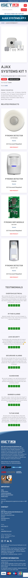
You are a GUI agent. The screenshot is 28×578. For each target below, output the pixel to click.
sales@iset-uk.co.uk (6, 531)
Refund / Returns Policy (7, 494)
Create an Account (13, 1)
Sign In (4, 79)
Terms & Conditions (6, 493)
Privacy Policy (4, 491)
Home (3, 23)
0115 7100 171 (4, 526)
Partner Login (23, 1)
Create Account (14, 79)
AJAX (6, 85)
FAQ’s (2, 490)
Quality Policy (4, 496)
